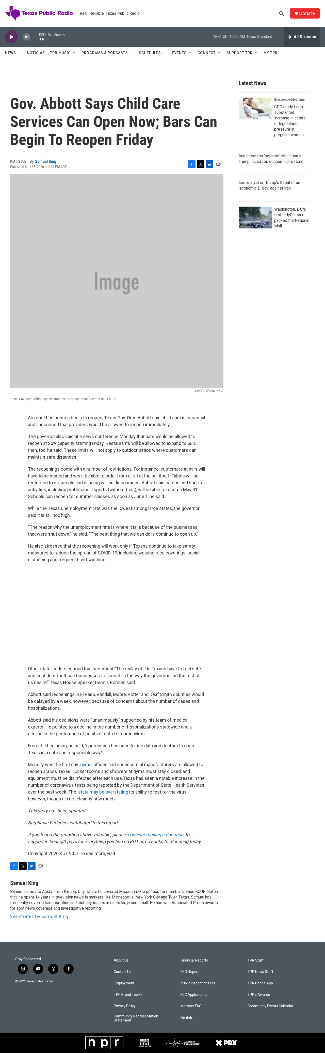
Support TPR (239, 53)
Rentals (187, 1017)
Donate (307, 13)
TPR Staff (256, 960)
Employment (124, 983)
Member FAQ (191, 1006)
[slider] (35, 36)
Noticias (36, 53)
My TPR (271, 53)
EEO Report (190, 972)
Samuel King (45, 161)
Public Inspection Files (198, 983)
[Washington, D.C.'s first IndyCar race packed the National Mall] (255, 217)
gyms (86, 764)
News (10, 53)
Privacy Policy (125, 1006)
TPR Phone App (260, 983)
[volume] (26, 37)
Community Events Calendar (270, 1006)
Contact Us (122, 972)
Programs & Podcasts (105, 53)
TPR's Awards (259, 995)
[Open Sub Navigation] (20, 53)
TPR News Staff (260, 972)
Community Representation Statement (136, 1018)
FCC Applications (194, 995)
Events (179, 53)
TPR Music (60, 53)
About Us (121, 960)
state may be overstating (103, 792)
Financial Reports (194, 960)
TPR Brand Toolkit (128, 995)
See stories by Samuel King (39, 916)
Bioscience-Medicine (289, 99)
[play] (11, 37)
